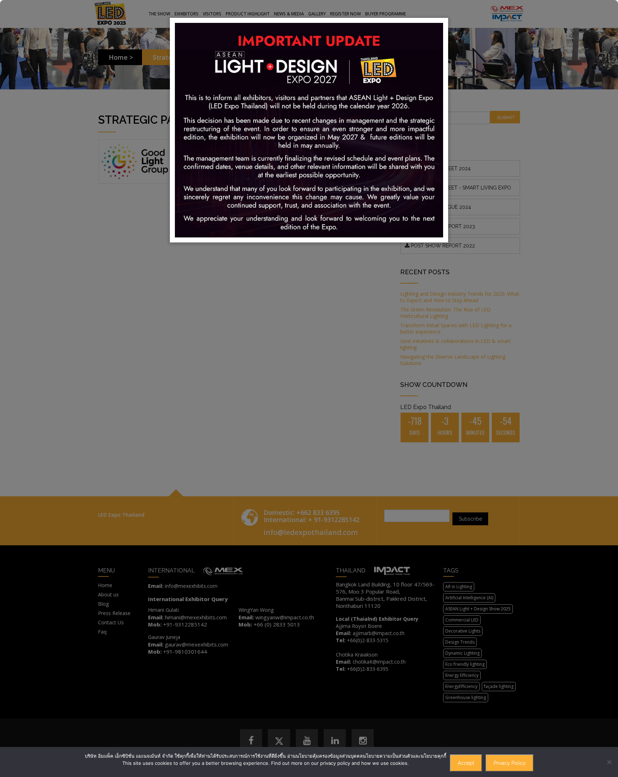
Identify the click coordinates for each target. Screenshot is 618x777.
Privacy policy (510, 763)
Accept (466, 763)
